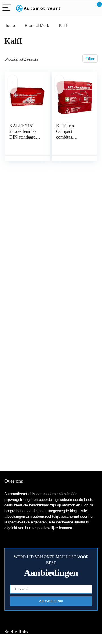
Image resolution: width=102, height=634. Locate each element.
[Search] (72, 8)
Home (9, 25)
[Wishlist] (84, 8)
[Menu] (7, 8)
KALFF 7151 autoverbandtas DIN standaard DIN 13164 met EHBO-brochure (24, 137)
